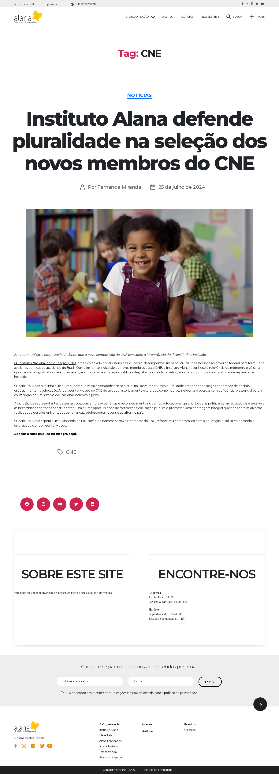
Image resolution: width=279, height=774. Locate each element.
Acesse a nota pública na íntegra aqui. (46, 434)
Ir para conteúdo (24, 4)
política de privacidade (180, 693)
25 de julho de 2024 (181, 187)
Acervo (167, 16)
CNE (71, 452)
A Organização (109, 724)
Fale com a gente (110, 757)
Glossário (190, 730)
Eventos (190, 724)
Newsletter (210, 16)
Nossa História (108, 746)
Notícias (187, 16)
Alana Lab (105, 735)
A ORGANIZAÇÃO (137, 16)
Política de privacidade (158, 770)
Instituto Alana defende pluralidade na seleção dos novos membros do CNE (139, 141)
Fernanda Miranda (119, 187)
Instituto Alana (108, 730)
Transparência (108, 752)
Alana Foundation (110, 741)
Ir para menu (53, 4)
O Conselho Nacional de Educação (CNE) (45, 363)
